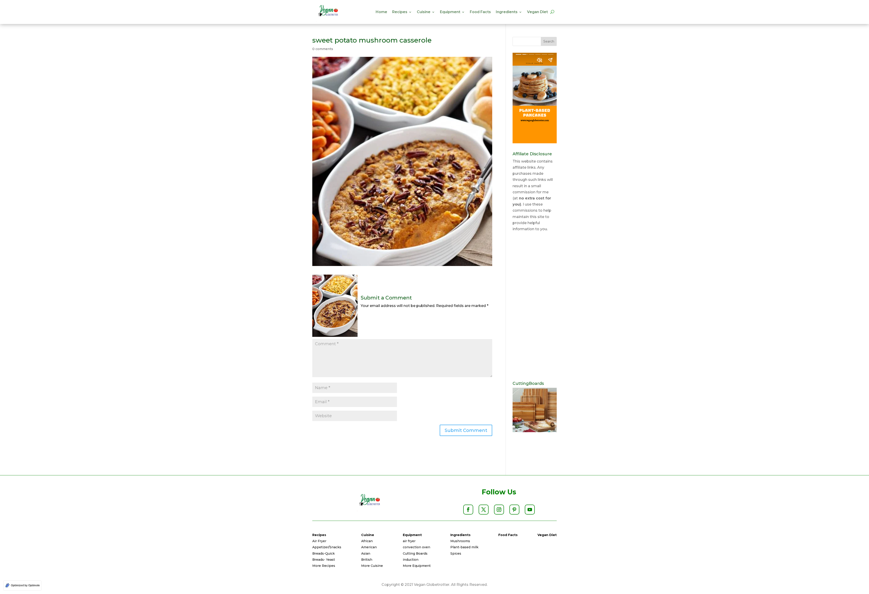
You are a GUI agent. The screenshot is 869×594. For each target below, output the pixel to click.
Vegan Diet (537, 12)
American (369, 547)
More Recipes (323, 566)
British (366, 560)
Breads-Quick (323, 553)
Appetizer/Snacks (326, 547)
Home (381, 12)
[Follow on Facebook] (468, 510)
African (367, 541)
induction (410, 560)
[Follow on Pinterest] (514, 510)
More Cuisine (372, 566)
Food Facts (480, 12)
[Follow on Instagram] (499, 510)
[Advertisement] (535, 307)
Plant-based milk (464, 547)
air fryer (409, 541)
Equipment (450, 12)
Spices (455, 553)
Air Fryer (319, 541)
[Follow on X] (484, 510)
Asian (365, 553)
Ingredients (507, 12)
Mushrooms (460, 541)
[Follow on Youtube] (530, 510)
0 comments (322, 49)
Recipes (399, 12)
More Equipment (417, 566)
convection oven (416, 547)
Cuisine (423, 12)
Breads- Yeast (323, 560)
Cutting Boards (415, 553)
